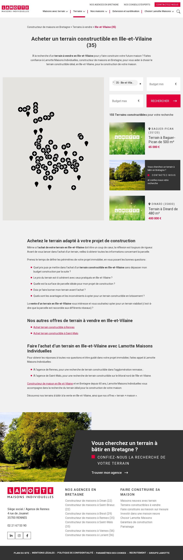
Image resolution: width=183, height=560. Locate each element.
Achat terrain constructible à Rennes (54, 327)
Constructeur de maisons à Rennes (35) (90, 518)
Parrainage (127, 526)
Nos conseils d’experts (137, 4)
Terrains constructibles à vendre (140, 505)
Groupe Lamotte (159, 553)
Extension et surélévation (126, 11)
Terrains (77, 11)
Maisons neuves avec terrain (138, 500)
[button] (25, 109)
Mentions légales (43, 552)
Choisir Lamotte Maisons (158, 11)
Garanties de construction (136, 522)
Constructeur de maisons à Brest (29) (88, 513)
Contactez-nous (167, 4)
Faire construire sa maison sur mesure (144, 509)
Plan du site (21, 553)
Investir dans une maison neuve (140, 513)
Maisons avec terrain (54, 11)
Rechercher (178, 13)
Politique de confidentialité (75, 552)
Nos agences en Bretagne (104, 4)
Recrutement (137, 552)
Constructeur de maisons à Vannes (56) (89, 530)
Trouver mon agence (107, 472)
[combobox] (126, 84)
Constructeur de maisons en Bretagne (48, 27)
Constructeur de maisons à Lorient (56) (89, 535)
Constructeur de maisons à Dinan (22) (88, 500)
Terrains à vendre (82, 27)
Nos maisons (97, 11)
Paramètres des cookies (111, 553)
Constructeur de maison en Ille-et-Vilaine (50, 383)
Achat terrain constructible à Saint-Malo (55, 333)
